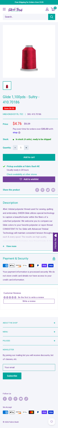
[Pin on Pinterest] (42, 190)
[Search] (51, 17)
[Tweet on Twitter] (48, 190)
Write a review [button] (29, 301)
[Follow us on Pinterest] (15, 399)
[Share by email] (53, 190)
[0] (53, 9)
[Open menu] (4, 9)
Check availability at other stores (22, 174)
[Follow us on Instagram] (10, 399)
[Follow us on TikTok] (26, 399)
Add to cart (29, 157)
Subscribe (12, 376)
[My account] (47, 9)
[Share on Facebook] (37, 190)
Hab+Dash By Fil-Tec (13, 114)
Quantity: (7, 147)
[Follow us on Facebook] (5, 399)
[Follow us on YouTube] (21, 399)
